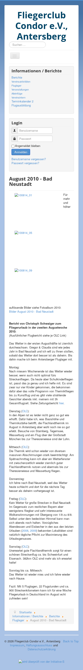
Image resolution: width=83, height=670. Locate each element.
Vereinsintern (18, 97)
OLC (25, 411)
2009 (33, 530)
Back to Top (71, 641)
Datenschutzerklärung (42, 649)
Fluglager (16, 85)
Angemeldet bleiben (27, 146)
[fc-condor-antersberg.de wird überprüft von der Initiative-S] (41, 661)
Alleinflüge (17, 93)
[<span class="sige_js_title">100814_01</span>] (23, 195)
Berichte (17, 77)
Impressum (17, 645)
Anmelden (20, 152)
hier (61, 403)
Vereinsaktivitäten (21, 81)
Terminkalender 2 (22, 101)
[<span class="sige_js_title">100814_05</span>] (23, 232)
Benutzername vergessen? (29, 159)
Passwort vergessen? (25, 163)
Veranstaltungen (20, 89)
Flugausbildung (21, 105)
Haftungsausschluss (39, 645)
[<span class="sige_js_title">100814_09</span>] (23, 270)
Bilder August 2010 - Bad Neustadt (31, 311)
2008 (25, 530)
